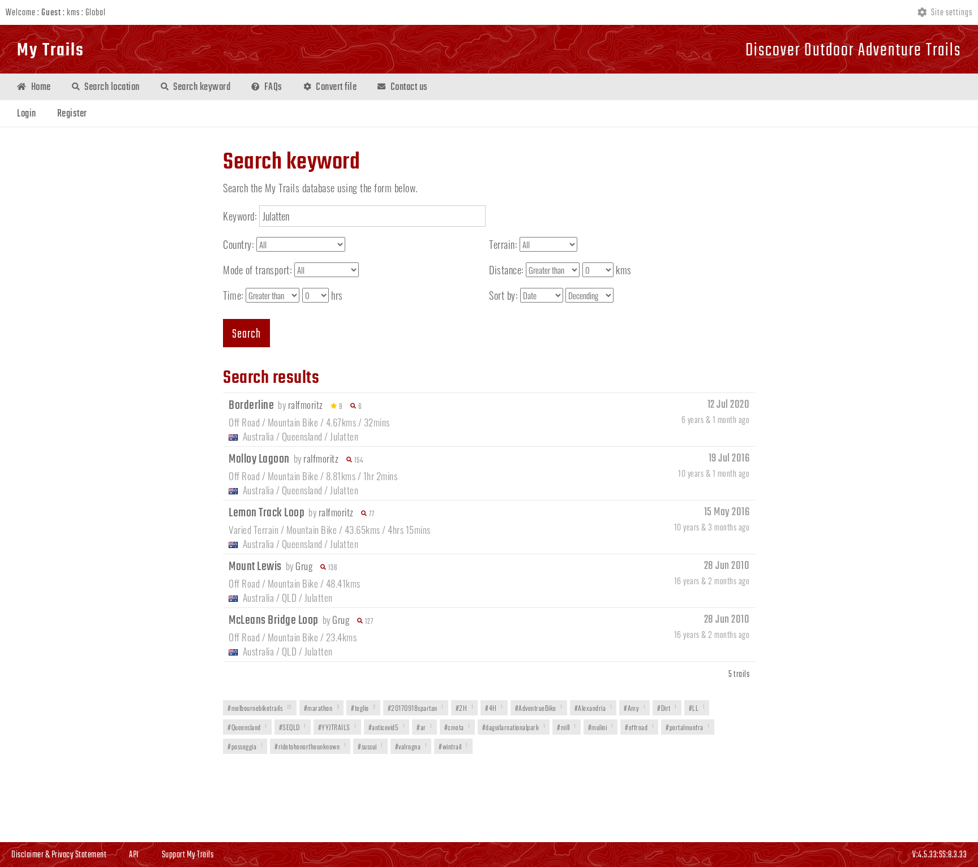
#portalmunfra (688, 727)
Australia (258, 436)
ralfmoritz (305, 405)
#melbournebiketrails (260, 708)
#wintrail (453, 746)
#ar (424, 727)
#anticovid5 (386, 727)
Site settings (950, 13)
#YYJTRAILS (337, 727)
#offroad (639, 727)
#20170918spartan (416, 708)
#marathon (322, 708)
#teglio (363, 708)
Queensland (302, 436)
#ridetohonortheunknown (310, 746)
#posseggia (245, 746)
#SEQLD (292, 727)
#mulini (601, 727)
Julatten (344, 436)
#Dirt (667, 708)
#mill (566, 727)
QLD (289, 597)
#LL (697, 708)
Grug (303, 566)
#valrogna (411, 746)
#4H (494, 708)
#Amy (634, 708)
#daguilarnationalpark (514, 727)
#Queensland (247, 727)
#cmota (457, 727)
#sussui (370, 746)
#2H (465, 708)
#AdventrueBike (539, 708)
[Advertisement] (489, 799)
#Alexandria (593, 708)
